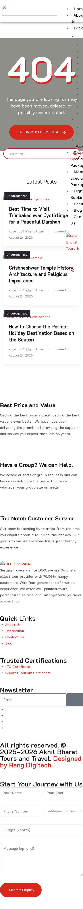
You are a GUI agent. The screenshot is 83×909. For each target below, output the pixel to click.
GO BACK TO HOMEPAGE (39, 132)
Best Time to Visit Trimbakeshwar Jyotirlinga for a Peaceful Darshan (38, 215)
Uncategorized (17, 196)
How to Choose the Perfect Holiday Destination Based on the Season (41, 333)
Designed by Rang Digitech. (40, 761)
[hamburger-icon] (79, 4)
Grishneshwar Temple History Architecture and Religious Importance (41, 274)
